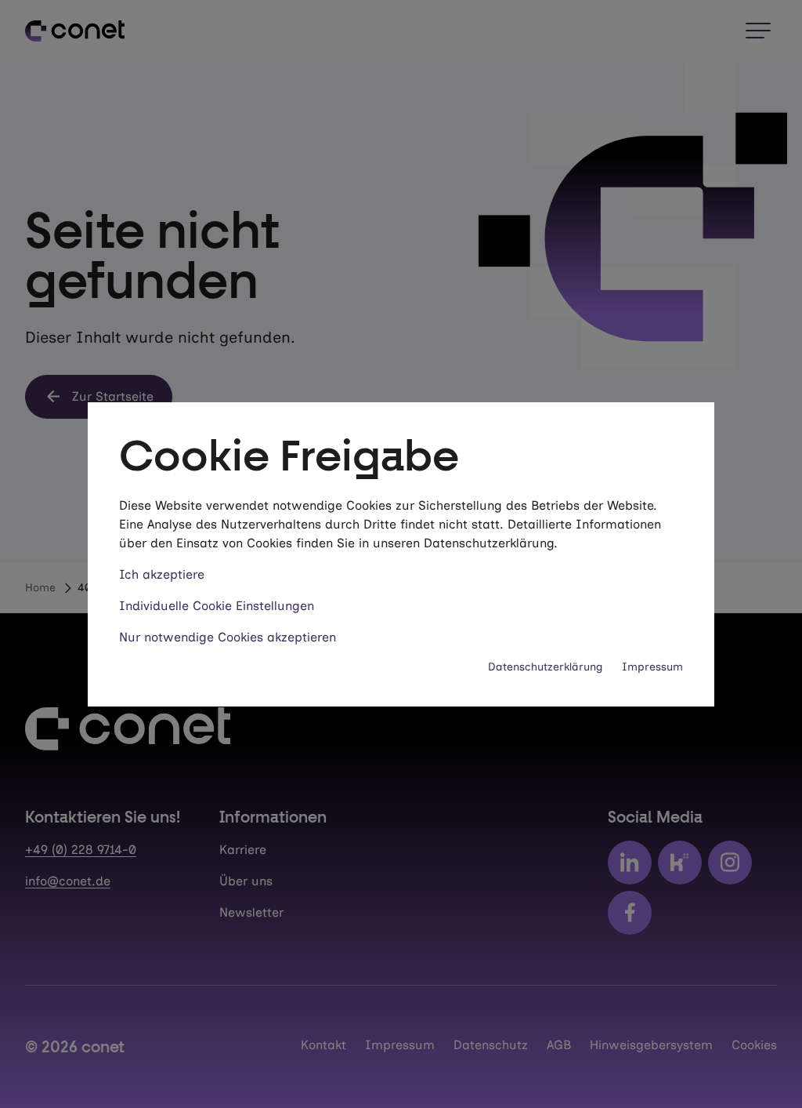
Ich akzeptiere (161, 574)
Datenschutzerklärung (545, 667)
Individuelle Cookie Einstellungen (216, 605)
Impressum (652, 667)
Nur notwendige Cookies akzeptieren (227, 637)
